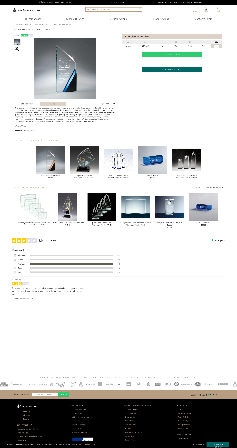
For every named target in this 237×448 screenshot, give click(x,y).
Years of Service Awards (133, 432)
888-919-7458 (23, 433)
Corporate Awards (76, 19)
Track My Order (183, 417)
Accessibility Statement (80, 432)
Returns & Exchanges (79, 425)
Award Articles (183, 439)
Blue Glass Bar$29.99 (203, 224)
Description (27, 104)
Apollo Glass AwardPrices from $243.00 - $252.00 (84, 176)
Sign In (180, 409)
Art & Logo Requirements (80, 417)
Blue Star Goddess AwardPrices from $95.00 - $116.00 (118, 176)
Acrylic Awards (130, 421)
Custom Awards (33, 19)
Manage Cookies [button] (184, 425)
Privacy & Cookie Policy (87, 444)
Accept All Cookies (217, 445)
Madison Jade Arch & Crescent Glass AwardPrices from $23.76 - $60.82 (34, 223)
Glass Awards (130, 417)
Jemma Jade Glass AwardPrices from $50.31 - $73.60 (102, 224)
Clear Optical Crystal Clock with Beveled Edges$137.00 (169, 225)
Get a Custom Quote (172, 69)
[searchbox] (113, 9)
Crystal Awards (118, 19)
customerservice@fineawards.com (30, 437)
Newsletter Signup (184, 421)
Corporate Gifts (203, 19)
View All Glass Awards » (209, 187)
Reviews (26, 419)
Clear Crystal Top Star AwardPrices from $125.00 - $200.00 (186, 176)
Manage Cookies (198, 444)
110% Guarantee (77, 413)
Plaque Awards (161, 19)
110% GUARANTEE (117, 2)
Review (16, 35)
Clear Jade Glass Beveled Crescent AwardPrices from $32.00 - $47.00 (135, 224)
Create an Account (184, 413)
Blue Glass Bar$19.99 (152, 176)
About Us (26, 411)
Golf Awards (129, 436)
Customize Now (172, 54)
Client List (26, 415)
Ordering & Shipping (79, 409)
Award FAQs (76, 421)
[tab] (27, 104)
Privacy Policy (183, 428)
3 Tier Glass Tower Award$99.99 (50, 176)
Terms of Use (76, 428)
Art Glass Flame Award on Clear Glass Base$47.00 (68, 224)
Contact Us (22, 441)
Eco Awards (129, 428)
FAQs (52, 104)
